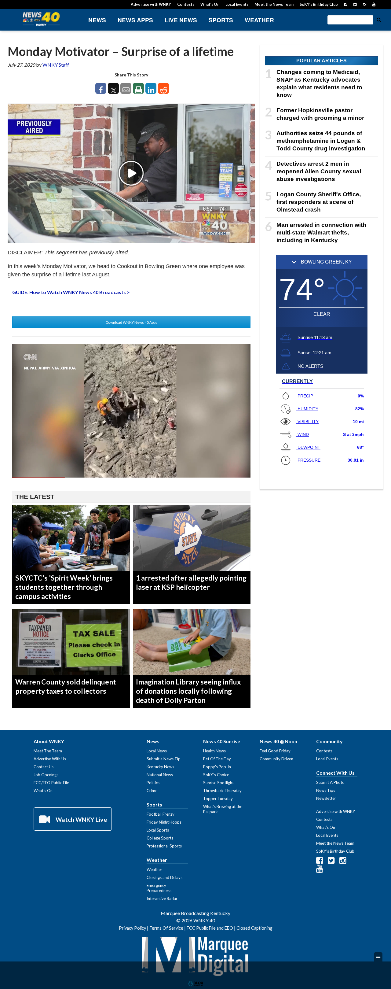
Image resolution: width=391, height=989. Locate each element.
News (97, 20)
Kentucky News (160, 766)
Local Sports (158, 830)
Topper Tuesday (218, 798)
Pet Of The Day (217, 758)
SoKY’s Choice (216, 774)
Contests (185, 4)
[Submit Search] (378, 19)
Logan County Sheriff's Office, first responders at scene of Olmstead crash (318, 202)
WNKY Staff (55, 65)
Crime (152, 790)
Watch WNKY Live (80, 819)
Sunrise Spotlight (218, 782)
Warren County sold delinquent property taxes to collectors (65, 686)
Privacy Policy (132, 928)
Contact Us (43, 766)
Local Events (236, 4)
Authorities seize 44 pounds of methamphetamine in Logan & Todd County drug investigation (320, 141)
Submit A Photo (330, 782)
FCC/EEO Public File (51, 782)
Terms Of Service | (168, 928)
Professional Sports (164, 845)
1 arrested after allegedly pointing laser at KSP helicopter (191, 582)
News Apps (135, 20)
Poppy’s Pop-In (217, 766)
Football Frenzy (160, 814)
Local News (157, 750)
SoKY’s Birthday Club (319, 4)
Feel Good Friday (275, 750)
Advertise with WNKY (151, 4)
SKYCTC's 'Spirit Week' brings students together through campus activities (64, 587)
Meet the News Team (274, 4)
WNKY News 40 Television (41, 19)
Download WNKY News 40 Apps (131, 322)
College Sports (160, 838)
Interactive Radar (162, 898)
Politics (153, 782)
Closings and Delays (164, 877)
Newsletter (326, 798)
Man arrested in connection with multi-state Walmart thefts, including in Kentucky (321, 232)
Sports (221, 20)
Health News (214, 750)
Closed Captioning (254, 928)
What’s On (209, 4)
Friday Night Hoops (164, 822)
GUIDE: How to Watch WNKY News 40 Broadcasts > (71, 292)
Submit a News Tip (164, 758)
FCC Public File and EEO (210, 928)
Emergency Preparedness (159, 888)
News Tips (325, 790)
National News (160, 774)
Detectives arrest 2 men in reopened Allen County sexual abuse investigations (318, 171)
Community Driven (276, 758)
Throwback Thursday (222, 790)
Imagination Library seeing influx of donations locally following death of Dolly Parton (188, 690)
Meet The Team (48, 750)
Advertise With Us (50, 758)
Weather (259, 20)
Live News (181, 20)
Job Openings (46, 774)
